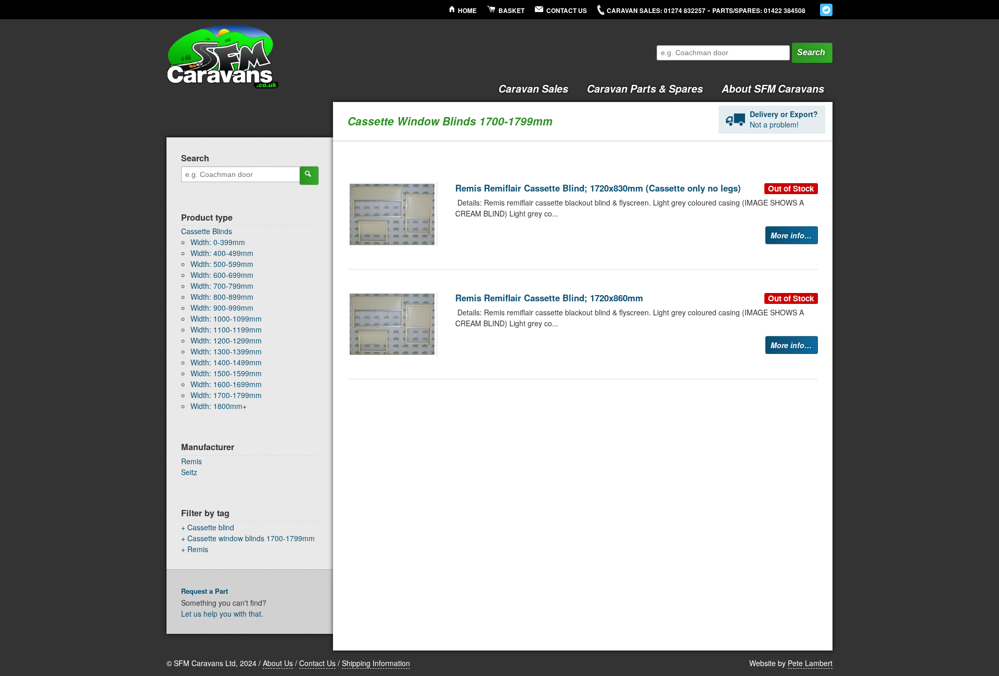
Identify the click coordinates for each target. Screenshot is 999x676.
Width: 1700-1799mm (226, 395)
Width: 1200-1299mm (226, 340)
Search (811, 52)
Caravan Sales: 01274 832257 (656, 10)
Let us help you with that (221, 613)
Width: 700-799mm (221, 285)
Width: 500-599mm (221, 264)
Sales (533, 88)
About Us (278, 663)
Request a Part (204, 591)
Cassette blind (210, 527)
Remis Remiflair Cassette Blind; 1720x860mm (549, 297)
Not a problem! (784, 119)
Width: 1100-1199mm (226, 329)
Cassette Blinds (206, 231)
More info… (791, 235)
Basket (511, 10)
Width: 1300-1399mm (226, 351)
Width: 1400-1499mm (226, 362)
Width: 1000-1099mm (226, 318)
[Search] (309, 175)
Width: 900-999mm (221, 307)
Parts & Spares (645, 88)
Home (467, 10)
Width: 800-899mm (221, 296)
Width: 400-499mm (221, 253)
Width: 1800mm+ (218, 406)
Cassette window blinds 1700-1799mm (251, 538)
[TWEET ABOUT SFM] (826, 10)
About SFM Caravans (773, 88)
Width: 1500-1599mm (226, 373)
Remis (191, 461)
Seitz (189, 472)
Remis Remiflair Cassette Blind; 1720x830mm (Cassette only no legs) (598, 188)
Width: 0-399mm (217, 242)
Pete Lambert (810, 663)
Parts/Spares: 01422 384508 (758, 10)
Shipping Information (376, 663)
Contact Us (566, 10)
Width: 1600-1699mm (226, 384)
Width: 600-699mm (221, 275)
